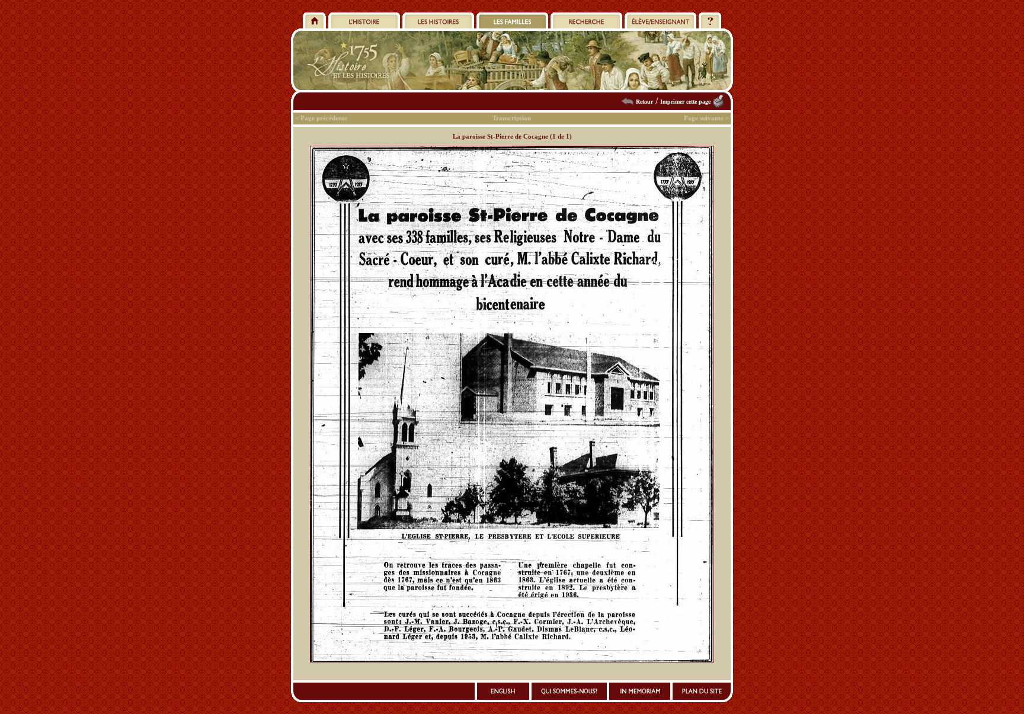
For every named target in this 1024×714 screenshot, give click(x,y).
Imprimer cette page (685, 101)
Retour (644, 101)
